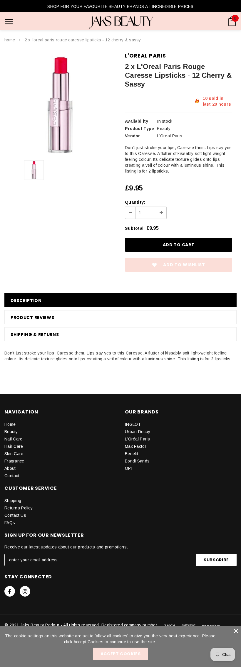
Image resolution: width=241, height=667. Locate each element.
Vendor (132, 136)
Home (9, 40)
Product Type (139, 128)
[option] (60, 104)
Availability (136, 121)
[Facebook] (9, 591)
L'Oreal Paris (145, 55)
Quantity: (135, 202)
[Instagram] (25, 591)
